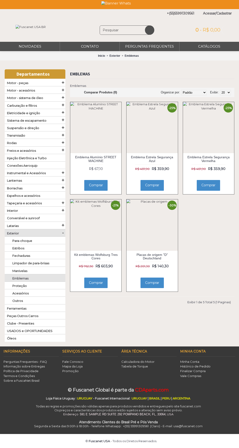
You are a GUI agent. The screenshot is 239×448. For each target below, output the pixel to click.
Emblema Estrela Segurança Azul (152, 158)
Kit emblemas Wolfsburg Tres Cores (96, 256)
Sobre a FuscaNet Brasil (21, 380)
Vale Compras (190, 376)
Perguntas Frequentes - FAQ (25, 361)
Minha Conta (189, 361)
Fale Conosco (72, 361)
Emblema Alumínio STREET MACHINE (95, 158)
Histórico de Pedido (195, 366)
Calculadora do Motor (138, 361)
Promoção (70, 371)
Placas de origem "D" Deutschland (152, 256)
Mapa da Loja (72, 366)
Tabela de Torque (134, 366)
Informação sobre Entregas (24, 366)
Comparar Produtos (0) (100, 92)
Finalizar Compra (193, 371)
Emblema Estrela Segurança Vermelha (208, 158)
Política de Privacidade (21, 371)
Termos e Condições (19, 376)
